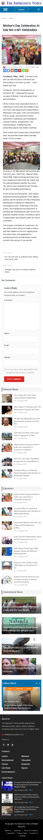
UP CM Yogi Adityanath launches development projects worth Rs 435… (27, 421)
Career (5, 764)
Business (26, 764)
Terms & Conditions (31, 830)
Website (7, 357)
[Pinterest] (19, 70)
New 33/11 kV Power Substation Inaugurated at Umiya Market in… (27, 460)
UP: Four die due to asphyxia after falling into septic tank (21, 258)
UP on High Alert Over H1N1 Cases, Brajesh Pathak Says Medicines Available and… (26, 809)
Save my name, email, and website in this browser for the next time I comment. (21, 370)
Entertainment (8, 772)
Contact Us (34, 833)
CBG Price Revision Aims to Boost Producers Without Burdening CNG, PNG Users (26, 797)
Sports (25, 768)
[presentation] (36, 683)
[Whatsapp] (23, 70)
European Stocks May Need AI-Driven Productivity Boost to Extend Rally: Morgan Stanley (27, 784)
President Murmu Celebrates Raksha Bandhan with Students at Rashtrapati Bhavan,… (27, 473)
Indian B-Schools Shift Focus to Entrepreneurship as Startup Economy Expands (26, 579)
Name (7, 333)
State (29, 689)
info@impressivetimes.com (14, 735)
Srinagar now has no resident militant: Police (20, 271)
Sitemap (23, 836)
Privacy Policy (22, 833)
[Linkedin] (15, 70)
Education (26, 760)
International (7, 760)
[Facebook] (4, 70)
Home (4, 18)
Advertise (17, 830)
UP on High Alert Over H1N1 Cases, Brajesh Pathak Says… (25, 396)
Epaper (21, 9)
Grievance (11, 833)
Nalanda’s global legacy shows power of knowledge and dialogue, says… (20, 629)
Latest (11, 18)
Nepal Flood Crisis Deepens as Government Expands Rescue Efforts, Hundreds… (20, 668)
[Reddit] (12, 70)
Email (7, 345)
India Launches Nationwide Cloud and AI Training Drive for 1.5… (27, 538)
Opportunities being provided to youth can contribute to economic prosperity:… (27, 447)
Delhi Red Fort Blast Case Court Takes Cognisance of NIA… (26, 434)
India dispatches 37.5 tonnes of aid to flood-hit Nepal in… (20, 649)
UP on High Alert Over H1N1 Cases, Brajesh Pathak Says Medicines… (18, 707)
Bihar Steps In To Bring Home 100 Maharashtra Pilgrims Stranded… (27, 408)
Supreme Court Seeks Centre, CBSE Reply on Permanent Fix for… (26, 565)
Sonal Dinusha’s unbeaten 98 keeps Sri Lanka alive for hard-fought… (21, 608)
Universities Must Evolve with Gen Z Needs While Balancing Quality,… (27, 525)
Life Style (6, 768)
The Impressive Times (14, 67)
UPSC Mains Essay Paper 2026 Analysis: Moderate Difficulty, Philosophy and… (26, 551)
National (19, 689)
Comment (8, 300)
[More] (26, 70)
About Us (8, 830)
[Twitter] (8, 70)
